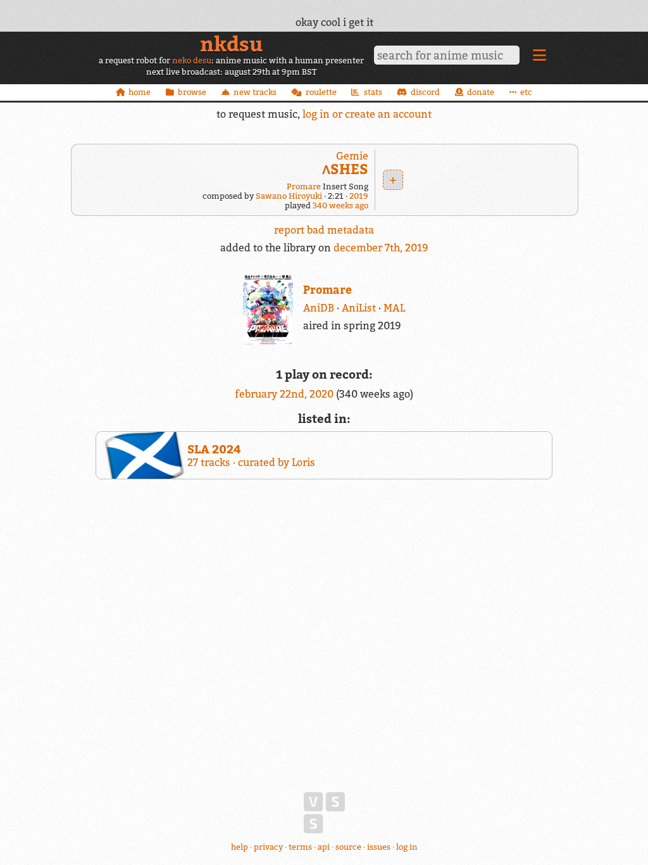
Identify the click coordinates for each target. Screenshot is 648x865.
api (324, 847)
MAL (394, 307)
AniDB (318, 307)
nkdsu (231, 44)
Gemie (352, 155)
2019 (358, 196)
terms (300, 847)
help (239, 847)
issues (378, 847)
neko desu (191, 60)
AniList (359, 307)
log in (407, 847)
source (348, 847)
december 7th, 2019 (380, 247)
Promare (304, 186)
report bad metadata (324, 230)
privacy (268, 847)
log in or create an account (367, 114)
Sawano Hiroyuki (289, 196)
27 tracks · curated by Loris (251, 455)
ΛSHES (345, 168)
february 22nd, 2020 (285, 394)
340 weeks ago (340, 205)
